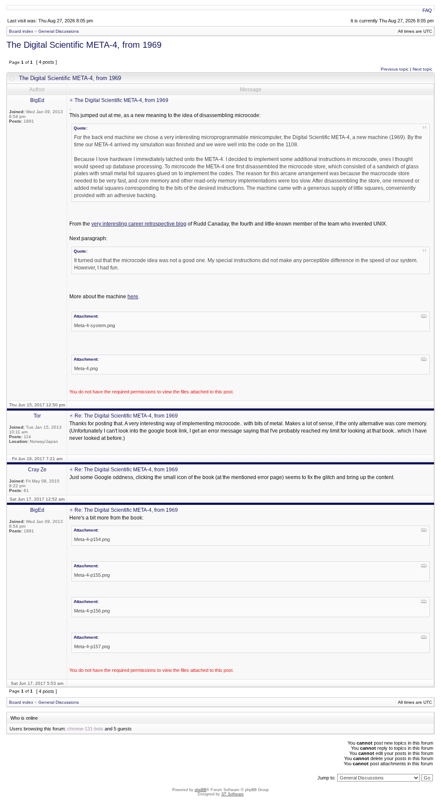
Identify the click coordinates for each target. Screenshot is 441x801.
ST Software (232, 794)
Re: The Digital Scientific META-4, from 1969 (126, 416)
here (132, 297)
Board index (21, 31)
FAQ (427, 10)
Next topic (422, 69)
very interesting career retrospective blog (138, 224)
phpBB (200, 790)
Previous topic (395, 69)
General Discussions (58, 31)
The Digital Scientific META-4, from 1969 (83, 44)
